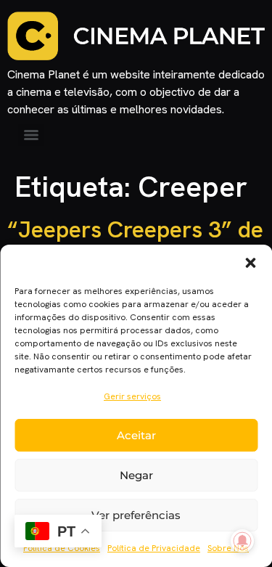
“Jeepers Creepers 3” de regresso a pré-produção (135, 243)
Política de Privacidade (153, 548)
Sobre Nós (228, 548)
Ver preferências (136, 515)
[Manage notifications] (242, 540)
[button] (250, 263)
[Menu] (31, 135)
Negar (136, 475)
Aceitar (136, 435)
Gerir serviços (132, 396)
